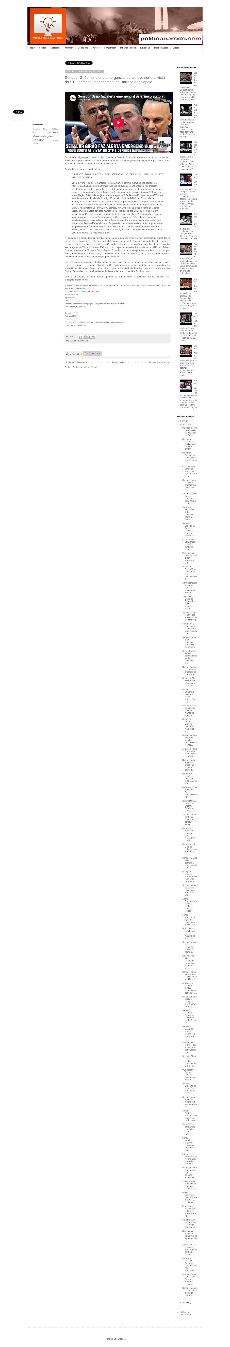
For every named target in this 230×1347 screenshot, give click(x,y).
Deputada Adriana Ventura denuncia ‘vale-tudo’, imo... (188, 725)
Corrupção (83, 48)
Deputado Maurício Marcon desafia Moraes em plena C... (188, 834)
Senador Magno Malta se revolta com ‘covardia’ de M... (189, 1102)
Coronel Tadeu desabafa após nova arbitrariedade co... (189, 471)
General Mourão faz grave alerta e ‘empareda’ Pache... (189, 588)
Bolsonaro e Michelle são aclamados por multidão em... (189, 1047)
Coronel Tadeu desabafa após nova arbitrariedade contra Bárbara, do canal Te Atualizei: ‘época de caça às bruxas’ (188, 326)
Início (32, 48)
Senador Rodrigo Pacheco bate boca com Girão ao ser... (190, 1116)
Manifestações (161, 48)
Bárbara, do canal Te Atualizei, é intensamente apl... (189, 779)
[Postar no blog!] (84, 337)
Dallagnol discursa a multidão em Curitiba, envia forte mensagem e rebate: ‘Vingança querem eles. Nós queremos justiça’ (188, 86)
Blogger (121, 1339)
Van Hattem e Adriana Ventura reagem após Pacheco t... (189, 1075)
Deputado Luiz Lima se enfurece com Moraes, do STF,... (189, 849)
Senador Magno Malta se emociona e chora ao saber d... (189, 765)
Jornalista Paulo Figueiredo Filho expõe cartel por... (189, 752)
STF (86, 341)
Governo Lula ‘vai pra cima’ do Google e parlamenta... (189, 1223)
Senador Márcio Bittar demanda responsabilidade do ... (189, 863)
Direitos (35, 133)
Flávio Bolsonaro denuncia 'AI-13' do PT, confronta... (189, 1197)
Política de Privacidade (185, 1313)
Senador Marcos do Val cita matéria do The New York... (190, 890)
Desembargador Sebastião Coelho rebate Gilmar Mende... (189, 740)
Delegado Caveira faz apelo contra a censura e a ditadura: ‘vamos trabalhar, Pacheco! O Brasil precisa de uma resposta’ (189, 155)
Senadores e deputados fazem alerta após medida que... (189, 629)
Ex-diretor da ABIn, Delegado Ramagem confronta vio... (188, 962)
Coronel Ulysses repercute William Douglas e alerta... (190, 806)
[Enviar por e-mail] (80, 337)
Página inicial (118, 362)
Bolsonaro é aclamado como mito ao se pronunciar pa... (190, 1236)
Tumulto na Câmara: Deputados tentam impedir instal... (188, 602)
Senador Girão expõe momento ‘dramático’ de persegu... (189, 642)
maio (185, 424)
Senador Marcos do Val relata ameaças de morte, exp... (190, 671)
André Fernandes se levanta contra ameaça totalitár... (190, 905)
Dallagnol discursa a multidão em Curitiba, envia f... (189, 444)
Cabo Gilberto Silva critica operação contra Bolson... (188, 1129)
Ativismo (80, 341)
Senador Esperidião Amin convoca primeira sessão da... (189, 529)
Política (42, 48)
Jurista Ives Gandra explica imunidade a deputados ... (189, 988)
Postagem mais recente (76, 362)
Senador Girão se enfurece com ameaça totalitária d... (189, 975)
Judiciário (51, 132)
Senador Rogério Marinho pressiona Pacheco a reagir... (188, 1144)
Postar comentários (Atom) (85, 367)
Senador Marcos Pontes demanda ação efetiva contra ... (190, 499)
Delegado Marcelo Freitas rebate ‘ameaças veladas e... (190, 876)
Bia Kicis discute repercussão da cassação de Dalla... (189, 431)
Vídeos (176, 48)
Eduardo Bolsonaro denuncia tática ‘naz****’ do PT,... (188, 695)
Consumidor (110, 48)
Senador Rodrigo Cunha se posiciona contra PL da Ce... (189, 1016)
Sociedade (56, 48)
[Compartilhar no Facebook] (90, 337)
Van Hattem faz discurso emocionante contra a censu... (189, 1250)
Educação (145, 48)
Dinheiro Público (128, 48)
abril (185, 1303)
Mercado (69, 48)
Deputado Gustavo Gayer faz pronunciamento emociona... (189, 1264)
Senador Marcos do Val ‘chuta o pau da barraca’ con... (190, 1293)
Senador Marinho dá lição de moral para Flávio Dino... (189, 920)
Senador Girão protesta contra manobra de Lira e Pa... (189, 1061)
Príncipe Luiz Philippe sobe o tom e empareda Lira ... (190, 558)
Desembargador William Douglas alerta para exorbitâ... (189, 1002)
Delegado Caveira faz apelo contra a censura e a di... (189, 458)
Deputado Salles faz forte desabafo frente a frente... (188, 513)
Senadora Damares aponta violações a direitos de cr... (188, 1032)
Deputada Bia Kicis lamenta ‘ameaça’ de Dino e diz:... (189, 682)
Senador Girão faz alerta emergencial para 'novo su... (189, 485)
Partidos (38, 140)
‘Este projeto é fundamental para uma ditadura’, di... (189, 1185)
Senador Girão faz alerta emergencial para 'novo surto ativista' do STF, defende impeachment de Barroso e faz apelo (189, 360)
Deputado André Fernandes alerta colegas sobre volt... (189, 1173)
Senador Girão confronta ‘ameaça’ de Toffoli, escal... (189, 819)
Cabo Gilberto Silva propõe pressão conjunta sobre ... (189, 544)
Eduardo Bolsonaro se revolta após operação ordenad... (189, 1159)
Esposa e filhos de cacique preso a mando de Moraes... (189, 710)
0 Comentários (94, 353)
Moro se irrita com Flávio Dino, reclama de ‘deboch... (188, 933)
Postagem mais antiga (159, 362)
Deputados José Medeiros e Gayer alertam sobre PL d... (190, 792)
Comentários (75, 354)
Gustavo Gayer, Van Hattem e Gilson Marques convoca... (189, 1279)
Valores (96, 48)
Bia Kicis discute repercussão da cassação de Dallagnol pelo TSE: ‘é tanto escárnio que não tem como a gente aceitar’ (188, 293)
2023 (183, 421)
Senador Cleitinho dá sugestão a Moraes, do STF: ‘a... (189, 1088)
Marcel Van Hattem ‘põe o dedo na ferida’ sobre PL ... (189, 1211)
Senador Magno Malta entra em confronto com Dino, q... (189, 616)
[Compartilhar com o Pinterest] (93, 337)
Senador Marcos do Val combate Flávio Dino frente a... (190, 947)
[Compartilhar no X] (87, 337)
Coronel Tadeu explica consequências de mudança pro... (189, 657)
